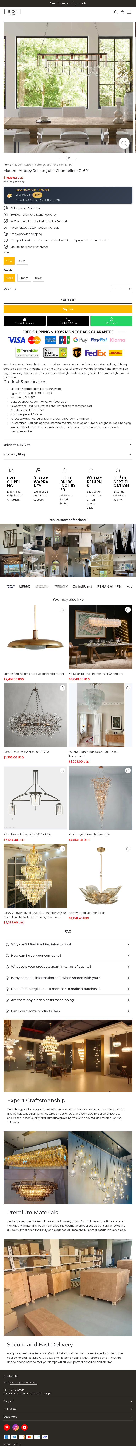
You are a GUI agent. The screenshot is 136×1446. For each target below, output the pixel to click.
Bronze (24, 278)
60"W (22, 261)
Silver (38, 278)
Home (7, 165)
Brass (9, 278)
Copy (37, 195)
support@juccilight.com (23, 1382)
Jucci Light (16, 1444)
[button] (115, 12)
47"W (9, 261)
